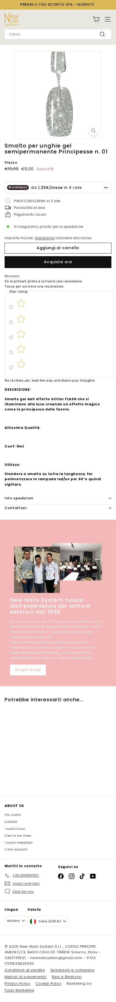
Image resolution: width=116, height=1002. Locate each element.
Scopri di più (28, 669)
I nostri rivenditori (19, 842)
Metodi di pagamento (25, 976)
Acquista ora (58, 262)
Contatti (11, 822)
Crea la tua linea (18, 835)
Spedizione (44, 238)
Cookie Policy (48, 983)
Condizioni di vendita (25, 970)
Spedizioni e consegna (72, 970)
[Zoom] (93, 131)
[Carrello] (96, 19)
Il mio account (16, 849)
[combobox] (58, 34)
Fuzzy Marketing (19, 990)
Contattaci (16, 507)
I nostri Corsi (15, 829)
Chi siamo (13, 815)
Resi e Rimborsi (66, 976)
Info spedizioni (19, 498)
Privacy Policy (17, 983)
